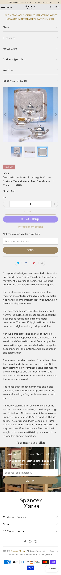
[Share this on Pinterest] (34, 263)
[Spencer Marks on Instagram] (35, 542)
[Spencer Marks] (30, 7)
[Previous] (5, 114)
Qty (4, 197)
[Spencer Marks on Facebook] (25, 542)
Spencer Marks (18, 551)
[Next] (55, 114)
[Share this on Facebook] (26, 263)
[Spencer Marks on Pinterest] (30, 542)
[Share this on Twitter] (18, 263)
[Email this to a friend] (41, 263)
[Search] (50, 7)
